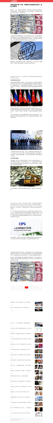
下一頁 (26, 287)
